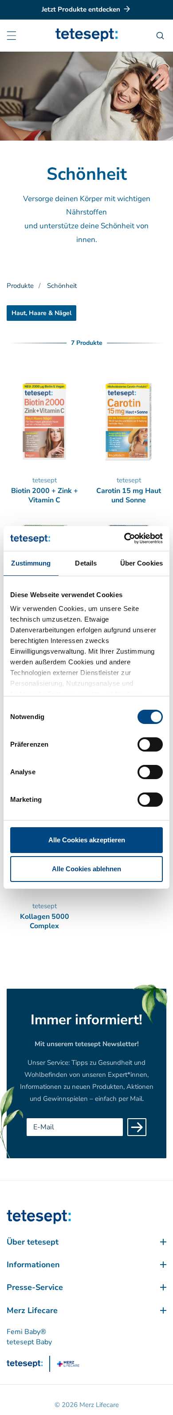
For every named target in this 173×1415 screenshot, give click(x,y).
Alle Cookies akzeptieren (86, 840)
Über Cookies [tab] (141, 563)
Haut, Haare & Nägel (41, 313)
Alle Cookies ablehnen (86, 869)
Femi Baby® (26, 1332)
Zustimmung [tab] (31, 563)
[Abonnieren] (136, 1127)
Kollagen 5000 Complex (44, 921)
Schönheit (62, 285)
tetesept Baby (29, 1342)
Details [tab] (86, 563)
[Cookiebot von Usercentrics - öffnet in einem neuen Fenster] (124, 538)
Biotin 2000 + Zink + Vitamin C (44, 495)
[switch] (150, 744)
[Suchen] (161, 36)
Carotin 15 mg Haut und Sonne (128, 495)
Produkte (20, 285)
